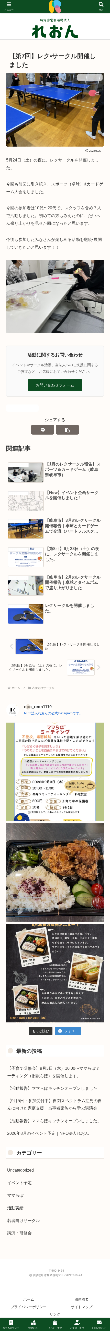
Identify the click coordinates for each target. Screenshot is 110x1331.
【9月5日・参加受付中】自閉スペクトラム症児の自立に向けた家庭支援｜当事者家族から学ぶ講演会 (54, 1104)
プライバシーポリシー (29, 1307)
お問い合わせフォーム (55, 385)
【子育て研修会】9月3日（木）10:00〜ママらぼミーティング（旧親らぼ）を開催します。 (53, 1072)
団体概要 (81, 1299)
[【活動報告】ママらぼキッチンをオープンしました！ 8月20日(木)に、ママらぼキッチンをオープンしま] (55, 872)
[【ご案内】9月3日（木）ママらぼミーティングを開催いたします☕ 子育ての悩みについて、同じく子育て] (55, 772)
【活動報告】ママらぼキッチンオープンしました (52, 1088)
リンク (55, 1314)
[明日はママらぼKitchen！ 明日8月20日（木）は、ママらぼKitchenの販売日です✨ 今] (55, 973)
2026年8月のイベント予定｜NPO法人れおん (48, 1133)
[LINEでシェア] (42, 430)
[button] (67, 430)
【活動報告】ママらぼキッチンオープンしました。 (54, 1121)
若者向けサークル (24, 408)
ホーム (28, 1299)
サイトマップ (81, 1307)
